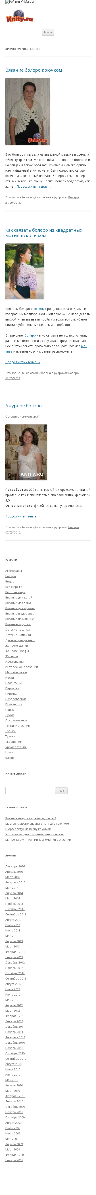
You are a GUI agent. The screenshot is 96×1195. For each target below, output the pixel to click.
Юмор (9, 758)
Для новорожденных (20, 640)
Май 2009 (11, 1139)
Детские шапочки (18, 635)
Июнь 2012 (12, 994)
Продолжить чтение (34, 186)
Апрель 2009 (14, 1144)
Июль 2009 (12, 1128)
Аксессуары (13, 571)
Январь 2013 (14, 957)
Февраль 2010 (15, 1096)
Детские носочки (17, 629)
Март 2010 (12, 1091)
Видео (9, 581)
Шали (9, 752)
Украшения (13, 742)
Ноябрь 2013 (14, 904)
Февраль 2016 (15, 882)
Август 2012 (13, 984)
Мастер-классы (16, 672)
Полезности (13, 704)
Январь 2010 (14, 1101)
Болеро (73, 197)
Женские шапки (16, 645)
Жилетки (11, 656)
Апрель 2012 (14, 1005)
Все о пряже (13, 587)
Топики (10, 731)
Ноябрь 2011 (14, 1032)
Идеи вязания (15, 661)
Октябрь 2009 (15, 1117)
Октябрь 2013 (15, 909)
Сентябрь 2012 (15, 978)
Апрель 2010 (14, 1085)
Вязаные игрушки (18, 624)
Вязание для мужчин (20, 608)
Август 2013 (13, 920)
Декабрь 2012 (15, 962)
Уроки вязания (16, 747)
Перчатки (12, 688)
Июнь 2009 (12, 1133)
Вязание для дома (18, 603)
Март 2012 (12, 1010)
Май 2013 (11, 936)
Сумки (9, 715)
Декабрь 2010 (15, 1043)
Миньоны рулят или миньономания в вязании (38, 840)
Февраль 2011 (15, 1037)
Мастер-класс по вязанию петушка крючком (37, 824)
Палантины (13, 683)
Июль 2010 (12, 1069)
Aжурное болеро (23, 406)
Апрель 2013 (14, 941)
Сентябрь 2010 (15, 1059)
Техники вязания (17, 726)
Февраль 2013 (15, 952)
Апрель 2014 (14, 893)
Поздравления (15, 699)
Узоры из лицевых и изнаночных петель (34, 834)
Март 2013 (12, 946)
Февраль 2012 (15, 1016)
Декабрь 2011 (15, 1027)
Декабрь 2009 (15, 1107)
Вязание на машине (19, 619)
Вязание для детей (18, 597)
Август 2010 (13, 1064)
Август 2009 (13, 1123)
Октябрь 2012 (15, 973)
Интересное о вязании (21, 667)
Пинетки (11, 694)
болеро (30, 335)
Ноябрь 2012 (14, 968)
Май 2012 (11, 1000)
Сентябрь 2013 (15, 914)
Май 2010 (11, 1080)
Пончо (10, 710)
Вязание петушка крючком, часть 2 (30, 818)
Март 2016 (12, 877)
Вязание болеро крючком (33, 70)
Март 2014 (12, 898)
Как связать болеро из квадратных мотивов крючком (43, 232)
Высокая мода (15, 592)
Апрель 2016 (14, 872)
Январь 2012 (14, 1021)
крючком (37, 308)
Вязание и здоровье (20, 613)
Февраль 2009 (15, 1155)
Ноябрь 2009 (14, 1112)
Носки (9, 678)
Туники (10, 736)
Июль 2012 (12, 989)
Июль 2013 (12, 925)
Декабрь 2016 (15, 866)
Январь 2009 (14, 1160)
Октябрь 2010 (15, 1053)
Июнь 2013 (12, 930)
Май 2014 (11, 888)
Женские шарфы (17, 651)
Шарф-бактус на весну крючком (28, 829)
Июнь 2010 (12, 1075)
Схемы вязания (16, 720)
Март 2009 (12, 1149)
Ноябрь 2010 (14, 1048)
